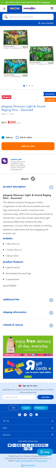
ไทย (13, 408)
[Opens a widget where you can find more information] (45, 452)
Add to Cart (28, 146)
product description (14, 186)
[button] (2, 2)
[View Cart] (52, 8)
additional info (11, 299)
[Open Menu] (4, 8)
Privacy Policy (41, 461)
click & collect (26, 137)
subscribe (46, 397)
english (26, 408)
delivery (9, 137)
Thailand (39, 408)
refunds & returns (13, 324)
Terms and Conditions (24, 461)
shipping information (14, 312)
